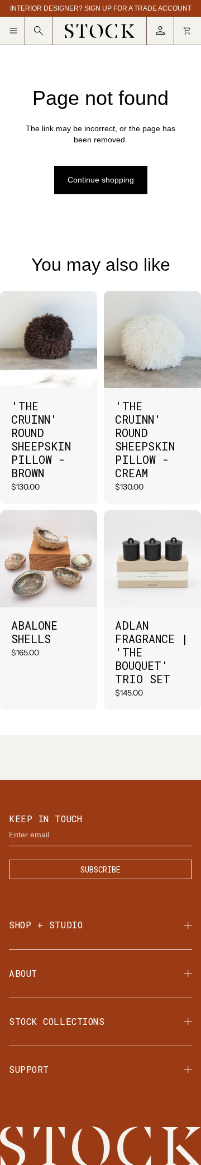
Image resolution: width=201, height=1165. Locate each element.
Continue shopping (101, 179)
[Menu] (17, 31)
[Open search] (38, 31)
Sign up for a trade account (138, 8)
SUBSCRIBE (100, 869)
